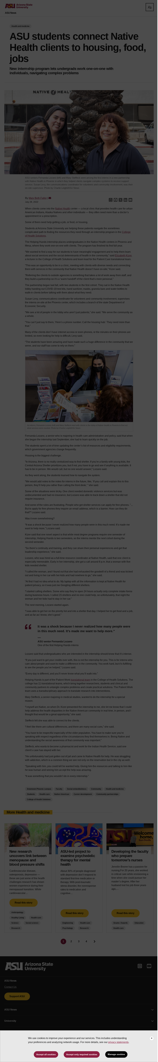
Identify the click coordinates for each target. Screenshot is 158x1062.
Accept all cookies (46, 1054)
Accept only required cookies (81, 1054)
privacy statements (118, 1042)
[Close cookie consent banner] (152, 1038)
